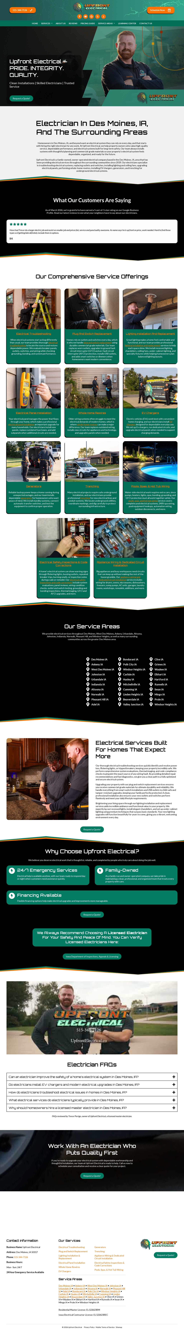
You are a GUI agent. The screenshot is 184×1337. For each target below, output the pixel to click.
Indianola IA (98, 684)
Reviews (73, 23)
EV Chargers (65, 1271)
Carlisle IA (129, 674)
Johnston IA (98, 674)
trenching (85, 498)
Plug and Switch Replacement (73, 1251)
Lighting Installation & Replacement (69, 1257)
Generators (100, 1247)
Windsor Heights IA (134, 669)
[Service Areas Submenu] (114, 23)
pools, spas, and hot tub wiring (143, 500)
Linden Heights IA (133, 694)
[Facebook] (79, 16)
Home (35, 23)
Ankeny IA (97, 664)
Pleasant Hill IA (100, 699)
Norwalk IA (97, 694)
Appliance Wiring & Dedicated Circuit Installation (109, 1257)
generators (26, 498)
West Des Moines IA (102, 669)
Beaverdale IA (131, 699)
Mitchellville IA (131, 684)
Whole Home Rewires (69, 1267)
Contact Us (145, 23)
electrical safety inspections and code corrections (63, 581)
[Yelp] (97, 16)
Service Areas (105, 23)
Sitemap (119, 1327)
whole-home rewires (87, 424)
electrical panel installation (21, 424)
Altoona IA (97, 689)
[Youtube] (85, 16)
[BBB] (103, 16)
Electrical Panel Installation (72, 1262)
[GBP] (91, 16)
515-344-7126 (21, 1257)
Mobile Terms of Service (105, 1327)
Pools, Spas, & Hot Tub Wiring (109, 1269)
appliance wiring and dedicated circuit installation (119, 578)
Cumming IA (130, 689)
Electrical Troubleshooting (72, 1247)
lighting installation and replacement (142, 345)
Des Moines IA (99, 659)
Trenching (100, 1251)
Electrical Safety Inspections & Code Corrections (109, 1264)
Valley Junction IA (133, 704)
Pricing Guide (88, 23)
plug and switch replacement (98, 342)
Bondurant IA (130, 659)
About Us (61, 23)
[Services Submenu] (51, 23)
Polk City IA (130, 664)
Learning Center (127, 23)
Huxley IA (128, 679)
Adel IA (95, 704)
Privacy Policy (89, 1327)
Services (45, 23)
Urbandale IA (98, 679)
